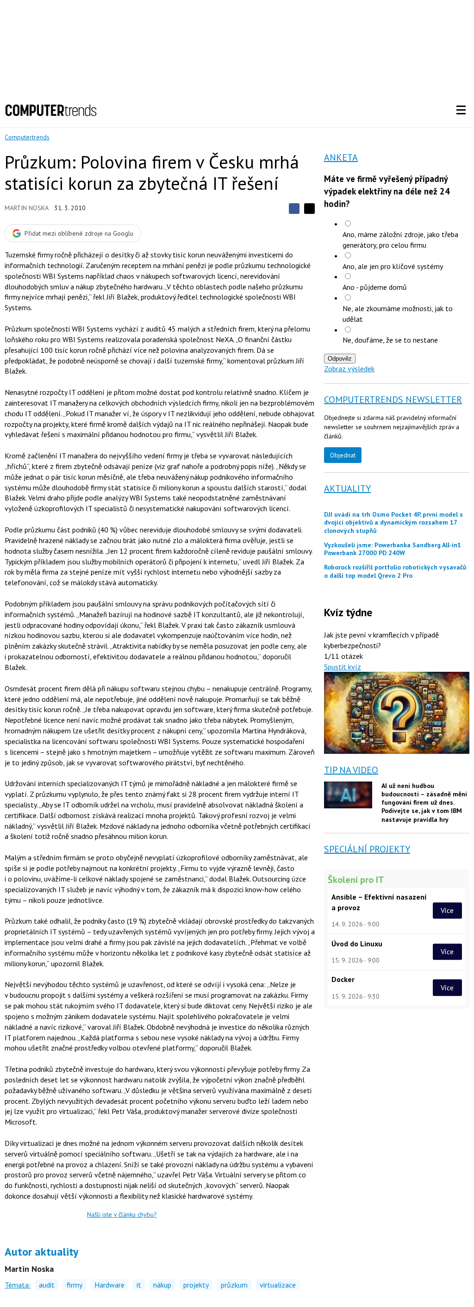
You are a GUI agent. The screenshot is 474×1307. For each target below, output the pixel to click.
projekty (196, 1284)
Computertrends (27, 137)
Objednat (343, 455)
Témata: (18, 1284)
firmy (74, 1284)
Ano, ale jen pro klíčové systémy (393, 266)
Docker (343, 979)
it (139, 1284)
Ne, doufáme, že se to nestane (390, 339)
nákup (162, 1284)
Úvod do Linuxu (356, 943)
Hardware (109, 1284)
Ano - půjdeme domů (375, 287)
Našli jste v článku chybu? (122, 1214)
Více (447, 910)
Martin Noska (27, 208)
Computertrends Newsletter (393, 400)
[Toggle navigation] (461, 110)
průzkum (234, 1284)
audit (47, 1284)
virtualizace (278, 1284)
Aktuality (347, 488)
